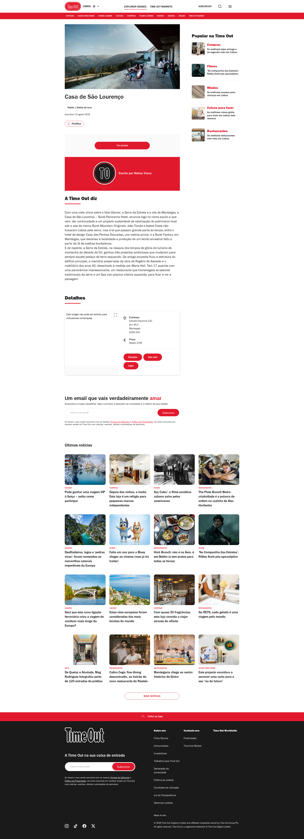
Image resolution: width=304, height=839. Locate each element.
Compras (131, 16)
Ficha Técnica (161, 738)
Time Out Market (196, 16)
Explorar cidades (135, 7)
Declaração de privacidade (161, 771)
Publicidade (190, 738)
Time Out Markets (161, 7)
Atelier (182, 16)
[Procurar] (220, 6)
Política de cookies (164, 780)
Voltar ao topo (155, 716)
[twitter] (93, 826)
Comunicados (161, 746)
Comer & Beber (105, 16)
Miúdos (160, 16)
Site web (152, 357)
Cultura (119, 16)
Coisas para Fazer (86, 16)
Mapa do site (160, 816)
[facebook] (84, 826)
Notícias (70, 16)
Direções (132, 357)
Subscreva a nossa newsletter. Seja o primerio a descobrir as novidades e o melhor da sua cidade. (116, 404)
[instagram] (67, 826)
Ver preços (122, 145)
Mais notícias (152, 696)
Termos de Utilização (119, 422)
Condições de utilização (166, 788)
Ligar (131, 366)
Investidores (160, 754)
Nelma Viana (143, 173)
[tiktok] (75, 826)
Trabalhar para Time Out (167, 761)
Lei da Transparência (165, 795)
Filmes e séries (146, 16)
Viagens (171, 16)
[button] (115, 315)
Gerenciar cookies (163, 803)
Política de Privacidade (142, 422)
